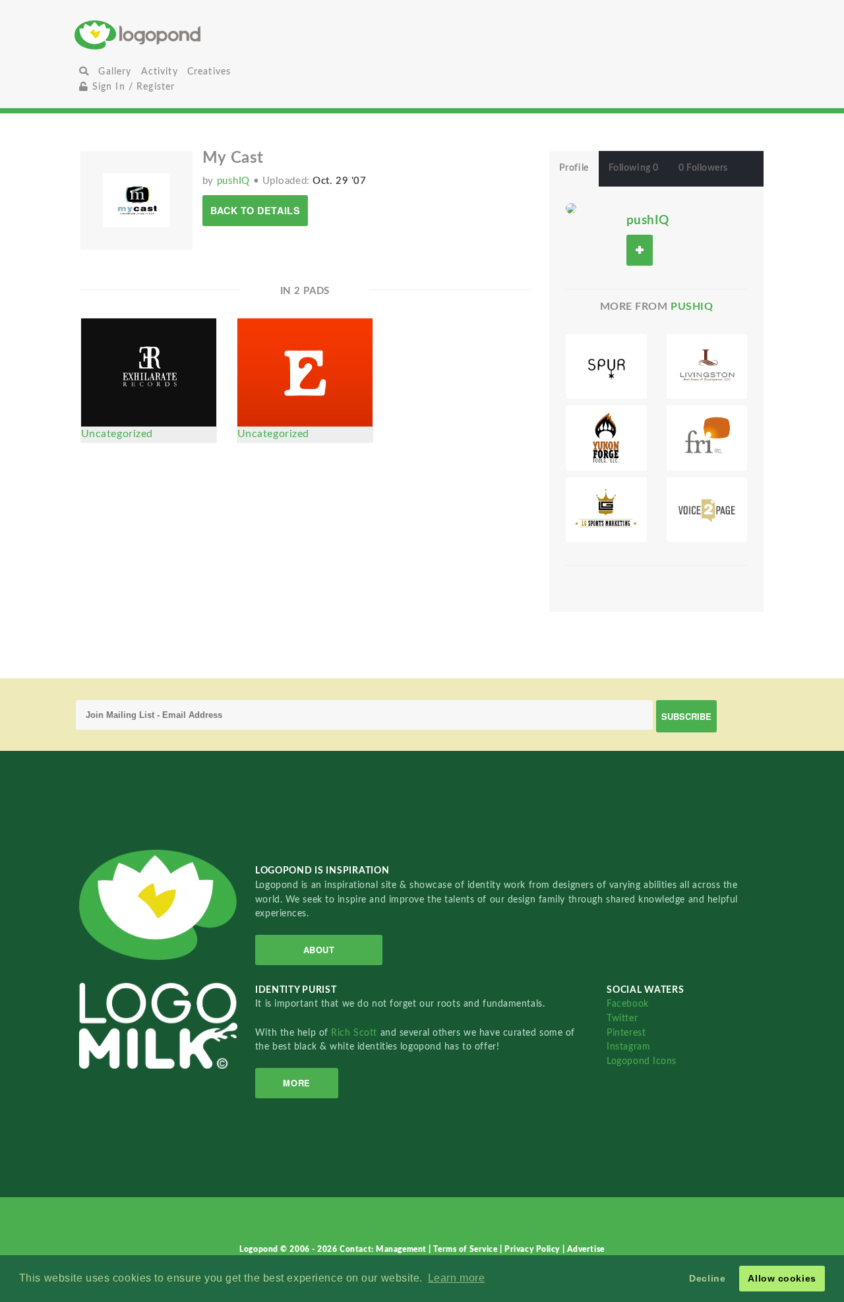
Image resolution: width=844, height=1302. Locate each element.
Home (190, 34)
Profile (574, 168)
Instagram (628, 1046)
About (319, 949)
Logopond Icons (642, 1061)
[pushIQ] (571, 207)
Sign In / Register (131, 87)
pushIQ (235, 181)
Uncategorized (117, 434)
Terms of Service (466, 1249)
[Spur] (606, 366)
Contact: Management (384, 1249)
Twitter (622, 1018)
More (296, 1083)
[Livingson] (707, 366)
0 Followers (703, 168)
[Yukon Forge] (606, 437)
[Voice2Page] (707, 509)
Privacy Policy (533, 1249)
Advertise (586, 1249)
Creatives (209, 71)
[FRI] (707, 437)
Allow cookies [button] (782, 1278)
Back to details (255, 210)
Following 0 (634, 168)
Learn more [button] (456, 1278)
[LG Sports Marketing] (606, 509)
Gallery (114, 71)
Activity (159, 71)
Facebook (627, 1004)
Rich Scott (355, 1033)
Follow (639, 250)
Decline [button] (707, 1278)
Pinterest (626, 1033)
